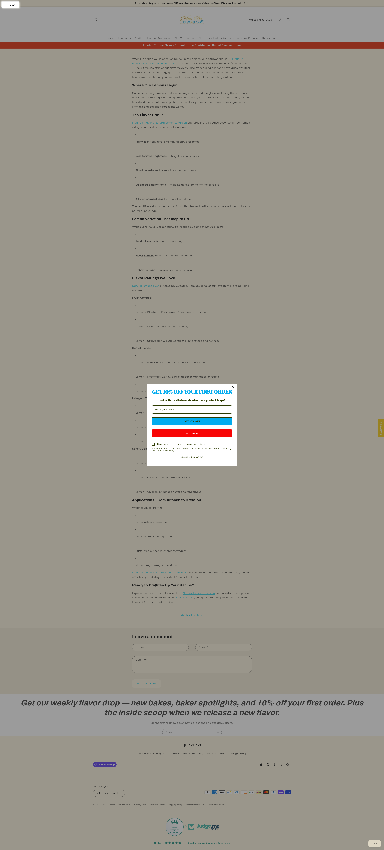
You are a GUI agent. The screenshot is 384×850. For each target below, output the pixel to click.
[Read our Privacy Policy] (230, 449)
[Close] (233, 387)
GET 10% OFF (192, 421)
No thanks (192, 433)
